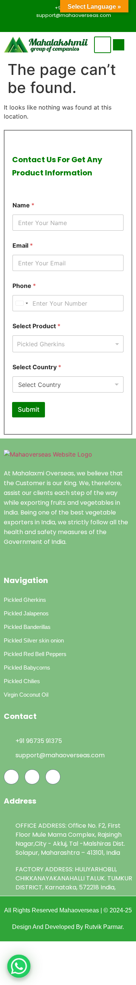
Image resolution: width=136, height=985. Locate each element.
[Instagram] (83, 24)
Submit (28, 409)
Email (22, 245)
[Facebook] (56, 24)
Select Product (36, 326)
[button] (118, 44)
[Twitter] (70, 24)
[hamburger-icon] (102, 45)
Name (23, 205)
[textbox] (66, 344)
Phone (24, 285)
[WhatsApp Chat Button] (18, 966)
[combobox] (68, 343)
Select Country (36, 367)
